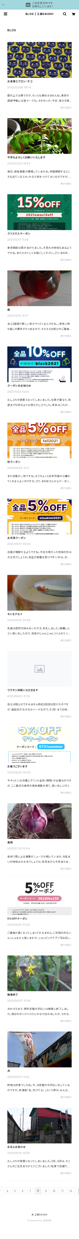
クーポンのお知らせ (19, 385)
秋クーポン (14, 462)
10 (54, 1190)
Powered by (35, 1220)
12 (70, 1190)
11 (62, 1190)
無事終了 (12, 994)
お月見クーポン (16, 538)
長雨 (10, 842)
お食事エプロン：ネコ (20, 81)
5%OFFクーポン (17, 918)
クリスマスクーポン (18, 233)
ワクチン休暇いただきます (22, 690)
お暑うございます (17, 766)
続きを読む (66, 107)
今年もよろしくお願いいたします (26, 157)
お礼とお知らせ (16, 1147)
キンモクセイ (14, 614)
